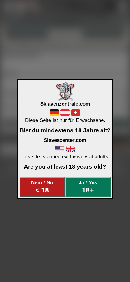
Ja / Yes (88, 187)
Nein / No (42, 187)
